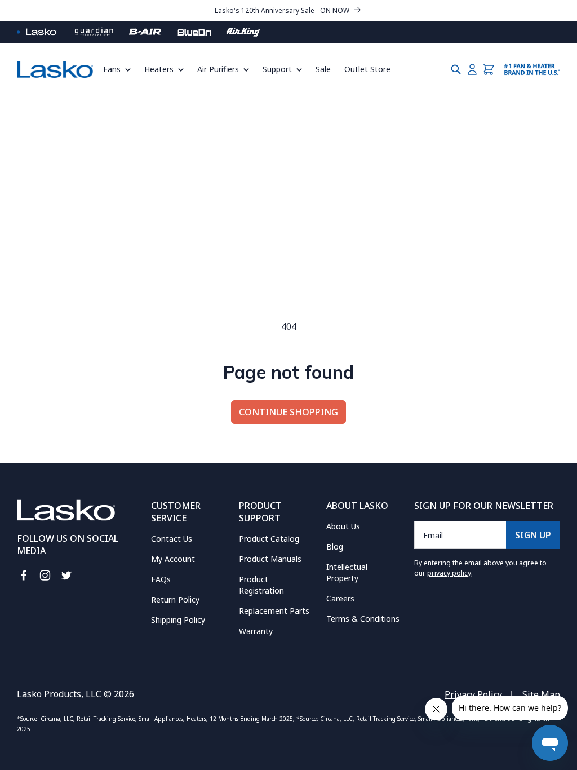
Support (277, 69)
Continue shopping (288, 412)
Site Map (541, 694)
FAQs (161, 579)
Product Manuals (270, 559)
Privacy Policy (473, 694)
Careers (340, 598)
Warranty (256, 631)
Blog (334, 546)
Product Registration (261, 585)
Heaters (159, 69)
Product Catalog (269, 538)
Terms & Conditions (363, 618)
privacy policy (449, 573)
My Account (173, 559)
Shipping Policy (178, 619)
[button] (120, 69)
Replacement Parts (274, 610)
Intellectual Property (346, 572)
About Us (343, 526)
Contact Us (171, 538)
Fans (112, 69)
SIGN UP (533, 535)
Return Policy (175, 599)
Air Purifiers (218, 69)
